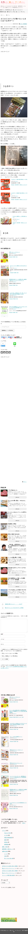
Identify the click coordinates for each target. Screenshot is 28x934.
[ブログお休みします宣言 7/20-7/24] (4, 592)
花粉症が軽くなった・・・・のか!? (13, 604)
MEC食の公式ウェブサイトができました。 (17, 568)
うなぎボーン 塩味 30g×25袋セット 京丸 (19, 179)
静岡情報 (25, 23)
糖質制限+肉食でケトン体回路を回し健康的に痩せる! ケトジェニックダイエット (18, 280)
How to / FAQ (7, 833)
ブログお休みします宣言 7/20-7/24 (17, 590)
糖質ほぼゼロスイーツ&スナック (16, 749)
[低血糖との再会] (4, 526)
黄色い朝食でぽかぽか (14, 534)
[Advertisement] (14, 66)
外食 (5, 856)
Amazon (12, 184)
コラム (21, 23)
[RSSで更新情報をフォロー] (9, 352)
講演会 (6, 842)
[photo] (14, 165)
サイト (2, 644)
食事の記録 (5, 851)
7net (16, 256)
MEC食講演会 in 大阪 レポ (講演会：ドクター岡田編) (16, 579)
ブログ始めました (12, 490)
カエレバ (16, 181)
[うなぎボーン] (14, 117)
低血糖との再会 (12, 523)
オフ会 (6, 835)
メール (3, 639)
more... (23, 823)
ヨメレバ (14, 253)
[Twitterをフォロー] (2, 352)
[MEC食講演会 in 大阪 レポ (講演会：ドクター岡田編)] (4, 581)
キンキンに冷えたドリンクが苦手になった (17, 513)
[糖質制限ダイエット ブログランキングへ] (18, 337)
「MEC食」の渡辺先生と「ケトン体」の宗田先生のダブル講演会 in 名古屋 (17, 546)
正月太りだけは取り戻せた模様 (9, 866)
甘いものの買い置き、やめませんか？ (16, 501)
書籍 (5, 839)
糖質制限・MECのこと (7, 849)
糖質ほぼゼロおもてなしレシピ (16, 763)
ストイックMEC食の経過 (8, 875)
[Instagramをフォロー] (4, 352)
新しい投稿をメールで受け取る (10, 656)
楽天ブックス (18, 717)
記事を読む (17, 497)
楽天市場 (17, 184)
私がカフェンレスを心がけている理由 (14, 607)
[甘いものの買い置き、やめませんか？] (4, 503)
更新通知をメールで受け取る (7, 330)
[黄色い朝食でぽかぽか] (4, 537)
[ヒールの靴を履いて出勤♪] (4, 560)
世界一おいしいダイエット (14, 252)
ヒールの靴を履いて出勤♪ (14, 557)
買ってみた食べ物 (8, 858)
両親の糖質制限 (8, 837)
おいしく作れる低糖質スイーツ (16, 736)
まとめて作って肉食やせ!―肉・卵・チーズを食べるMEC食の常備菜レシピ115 (18, 293)
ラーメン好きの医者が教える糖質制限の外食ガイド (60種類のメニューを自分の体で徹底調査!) (18, 711)
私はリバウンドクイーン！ (8, 868)
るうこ (25, 481)
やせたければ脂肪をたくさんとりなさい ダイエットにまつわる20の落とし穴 (18, 307)
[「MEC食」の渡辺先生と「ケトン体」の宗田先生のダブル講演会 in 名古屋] (4, 547)
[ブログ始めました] (4, 493)
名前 (2, 634)
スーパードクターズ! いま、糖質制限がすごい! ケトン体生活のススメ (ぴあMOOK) (18, 777)
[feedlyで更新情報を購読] (7, 352)
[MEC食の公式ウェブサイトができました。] (4, 570)
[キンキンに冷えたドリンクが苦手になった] (4, 515)
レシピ (6, 853)
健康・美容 (5, 846)
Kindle (14, 256)
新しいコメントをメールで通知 (10, 653)
